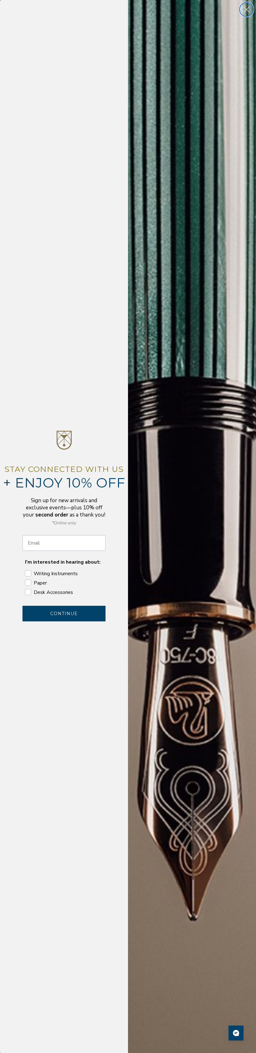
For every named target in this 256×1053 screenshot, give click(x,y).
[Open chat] (236, 1033)
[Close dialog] (246, 9)
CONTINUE (64, 613)
